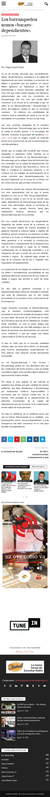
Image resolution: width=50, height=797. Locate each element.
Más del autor (38, 466)
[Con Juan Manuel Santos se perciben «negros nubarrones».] (41, 477)
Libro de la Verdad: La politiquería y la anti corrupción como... (32, 732)
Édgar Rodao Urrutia (14, 10)
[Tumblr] (36, 439)
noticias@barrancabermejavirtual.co (31, 680)
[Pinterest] (17, 439)
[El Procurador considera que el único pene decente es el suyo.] (25, 476)
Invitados (5, 760)
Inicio (3, 10)
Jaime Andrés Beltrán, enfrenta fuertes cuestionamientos (31, 719)
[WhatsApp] (23, 439)
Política (4, 768)
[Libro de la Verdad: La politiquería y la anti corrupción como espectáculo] (8, 735)
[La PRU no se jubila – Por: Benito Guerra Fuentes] (8, 708)
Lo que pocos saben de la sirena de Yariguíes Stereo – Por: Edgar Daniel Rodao (8, 488)
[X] (10, 439)
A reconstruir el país (11, 451)
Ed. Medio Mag (7, 755)
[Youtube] (45, 686)
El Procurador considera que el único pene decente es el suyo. (25, 485)
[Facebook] (4, 439)
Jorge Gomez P (7, 776)
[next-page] (26, 496)
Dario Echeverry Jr (8, 772)
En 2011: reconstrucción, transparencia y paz (38, 454)
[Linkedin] (29, 439)
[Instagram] (11, 686)
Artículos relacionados (16, 466)
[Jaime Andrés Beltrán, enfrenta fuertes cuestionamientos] (8, 722)
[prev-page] (23, 496)
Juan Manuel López (9, 780)
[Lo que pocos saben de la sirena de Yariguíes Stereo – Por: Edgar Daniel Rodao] (8, 476)
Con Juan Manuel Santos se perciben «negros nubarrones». (41, 488)
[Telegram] (42, 439)
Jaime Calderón (7, 764)
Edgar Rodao (6, 481)
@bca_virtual (25, 651)
